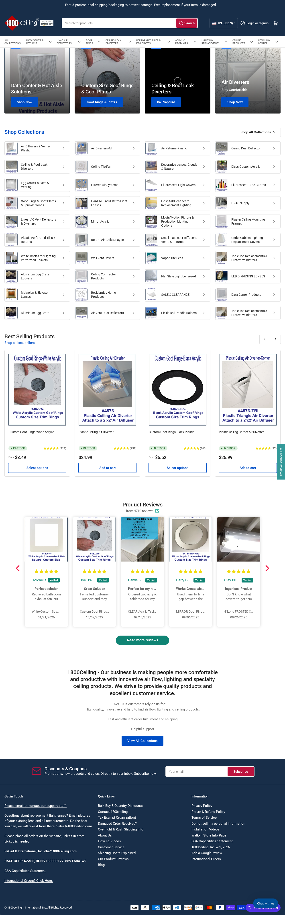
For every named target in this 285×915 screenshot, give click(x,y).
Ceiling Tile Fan (101, 166)
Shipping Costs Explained (117, 853)
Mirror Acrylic (100, 221)
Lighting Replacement (210, 42)
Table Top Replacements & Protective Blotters (249, 258)
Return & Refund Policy (208, 812)
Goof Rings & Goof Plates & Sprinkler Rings (38, 203)
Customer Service (111, 847)
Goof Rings (89, 42)
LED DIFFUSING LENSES (248, 276)
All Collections (12, 42)
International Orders (206, 859)
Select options (37, 468)
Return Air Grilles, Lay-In (107, 240)
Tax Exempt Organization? (117, 818)
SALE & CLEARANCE (175, 294)
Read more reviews (142, 640)
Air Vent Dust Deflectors (107, 313)
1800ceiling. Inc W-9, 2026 (210, 847)
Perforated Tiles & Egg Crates (148, 42)
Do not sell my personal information (218, 824)
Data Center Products (246, 294)
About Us (105, 835)
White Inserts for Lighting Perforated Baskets (38, 258)
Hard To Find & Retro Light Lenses (109, 203)
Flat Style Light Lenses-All (178, 276)
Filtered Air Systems (104, 185)
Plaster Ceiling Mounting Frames (248, 221)
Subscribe (240, 772)
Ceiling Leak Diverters (113, 42)
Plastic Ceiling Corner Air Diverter (241, 432)
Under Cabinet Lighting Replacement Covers (247, 240)
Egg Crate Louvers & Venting (35, 185)
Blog (101, 865)
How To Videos (109, 841)
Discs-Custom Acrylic (245, 166)
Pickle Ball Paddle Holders (179, 313)
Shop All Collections (255, 132)
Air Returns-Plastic (174, 148)
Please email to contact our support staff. (35, 806)
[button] (19, 568)
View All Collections (142, 741)
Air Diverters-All (101, 148)
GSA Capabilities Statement (25, 871)
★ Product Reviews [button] (281, 461)
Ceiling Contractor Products (103, 276)
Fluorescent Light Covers (178, 185)
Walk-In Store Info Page (208, 835)
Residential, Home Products (103, 294)
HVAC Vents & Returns (34, 42)
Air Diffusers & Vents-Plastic (35, 148)
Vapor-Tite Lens (172, 258)
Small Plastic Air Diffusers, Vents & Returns (179, 240)
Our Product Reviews (113, 859)
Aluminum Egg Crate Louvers (35, 276)
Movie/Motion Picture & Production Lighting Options (177, 221)
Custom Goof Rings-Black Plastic (171, 432)
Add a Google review (206, 853)
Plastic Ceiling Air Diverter (96, 432)
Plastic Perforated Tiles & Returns (38, 240)
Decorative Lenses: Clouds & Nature (179, 166)
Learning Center (264, 42)
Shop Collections (24, 132)
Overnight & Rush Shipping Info (120, 829)
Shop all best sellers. (20, 343)
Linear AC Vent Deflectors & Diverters (38, 221)
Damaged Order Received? (117, 824)
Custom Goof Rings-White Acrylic (31, 432)
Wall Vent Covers (102, 258)
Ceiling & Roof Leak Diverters (34, 166)
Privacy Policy (201, 806)
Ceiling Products (238, 42)
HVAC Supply (240, 203)
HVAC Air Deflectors (64, 42)
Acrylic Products (181, 42)
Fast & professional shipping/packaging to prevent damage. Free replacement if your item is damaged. (141, 5)
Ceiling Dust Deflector (246, 148)
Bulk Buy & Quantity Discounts (120, 806)
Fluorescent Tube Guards (248, 185)
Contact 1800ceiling (113, 812)
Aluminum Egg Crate (35, 313)
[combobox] (130, 23)
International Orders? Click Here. (28, 881)
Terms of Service (204, 818)
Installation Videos (205, 829)
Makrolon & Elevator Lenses (35, 294)
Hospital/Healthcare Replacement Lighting (176, 203)
